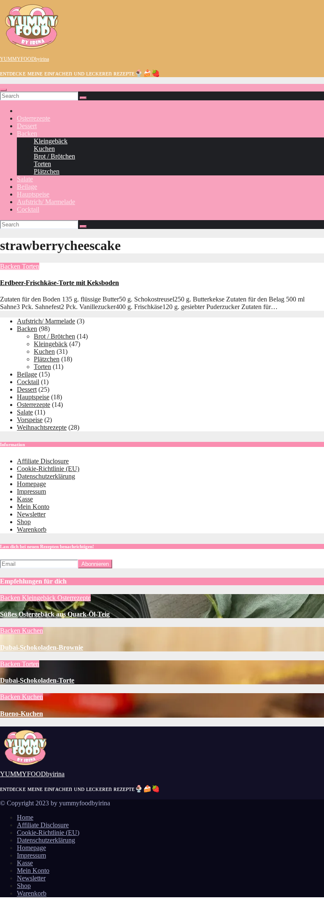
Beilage (27, 186)
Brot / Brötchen (54, 156)
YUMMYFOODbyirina (24, 59)
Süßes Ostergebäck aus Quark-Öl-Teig (55, 614)
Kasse (25, 499)
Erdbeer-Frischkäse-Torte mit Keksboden (59, 282)
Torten (42, 163)
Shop (24, 521)
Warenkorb (31, 529)
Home (25, 817)
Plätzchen (46, 171)
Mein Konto (33, 506)
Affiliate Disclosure (43, 461)
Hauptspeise (33, 194)
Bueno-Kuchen (21, 713)
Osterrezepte (33, 118)
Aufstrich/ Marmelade (46, 201)
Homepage (31, 483)
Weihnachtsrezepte (42, 427)
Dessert (27, 125)
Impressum (31, 491)
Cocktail (28, 209)
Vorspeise (30, 419)
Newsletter (31, 514)
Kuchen (44, 148)
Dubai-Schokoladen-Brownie (41, 647)
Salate (25, 179)
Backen (27, 133)
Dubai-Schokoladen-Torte (37, 680)
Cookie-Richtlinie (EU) (48, 468)
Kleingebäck (51, 141)
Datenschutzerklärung (46, 476)
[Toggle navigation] (3, 90)
